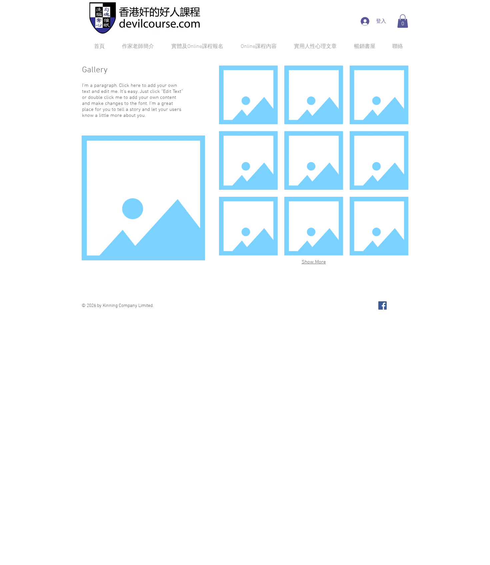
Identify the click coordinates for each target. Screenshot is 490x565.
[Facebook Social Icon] (382, 305)
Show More (314, 262)
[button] (402, 21)
